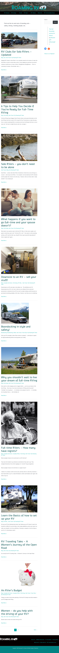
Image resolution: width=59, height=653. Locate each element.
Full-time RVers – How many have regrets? (18, 449)
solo (4, 57)
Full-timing (6, 115)
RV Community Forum (51, 642)
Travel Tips (24, 332)
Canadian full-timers (8, 282)
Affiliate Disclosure (40, 639)
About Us (33, 639)
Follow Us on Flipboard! (49, 53)
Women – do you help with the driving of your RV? (17, 612)
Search (45, 19)
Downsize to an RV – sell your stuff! (18, 278)
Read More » (4, 69)
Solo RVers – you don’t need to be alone (18, 165)
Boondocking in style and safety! (15, 328)
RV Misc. (20, 282)
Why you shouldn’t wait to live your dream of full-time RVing (19, 379)
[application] (16, 13)
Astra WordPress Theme (42, 648)
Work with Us (43, 642)
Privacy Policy (55, 639)
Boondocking (4, 332)
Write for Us (37, 642)
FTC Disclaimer (48, 639)
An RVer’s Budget (11, 590)
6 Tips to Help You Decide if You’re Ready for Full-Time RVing (17, 109)
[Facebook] (45, 49)
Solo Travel (8, 57)
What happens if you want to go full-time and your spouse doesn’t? (18, 222)
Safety (14, 332)
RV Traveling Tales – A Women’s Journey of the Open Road (19, 545)
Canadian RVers (16, 453)
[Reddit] (49, 49)
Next (35, 629)
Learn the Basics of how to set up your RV (19, 517)
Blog (2, 57)
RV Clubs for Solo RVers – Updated (16, 53)
